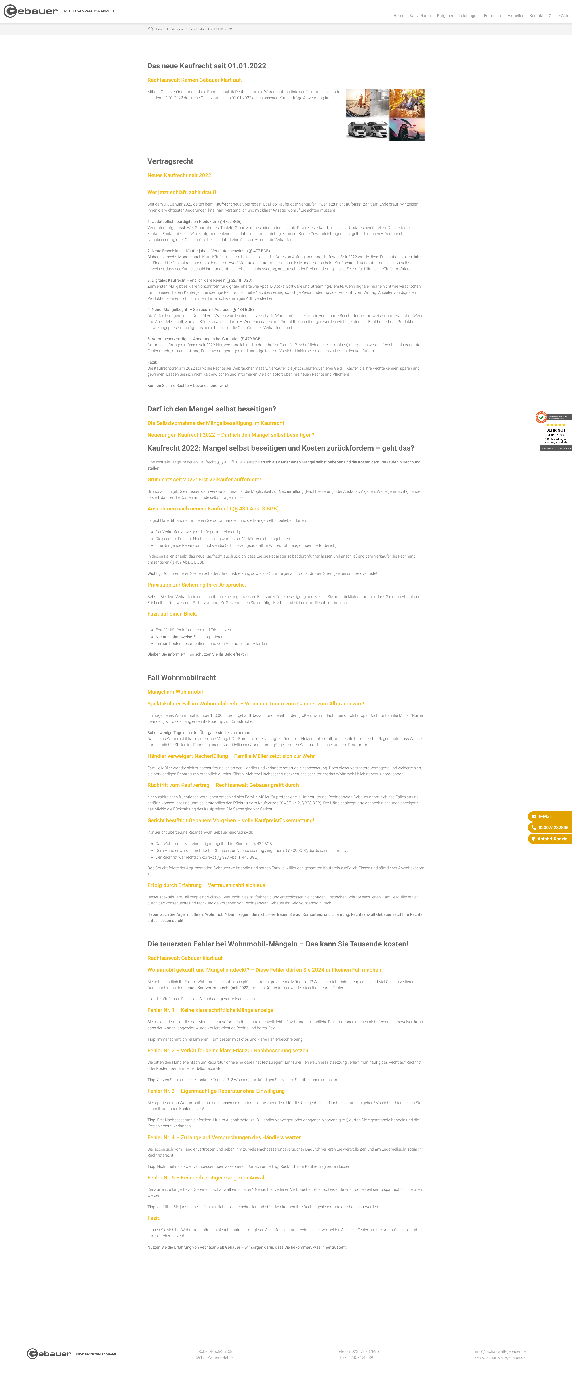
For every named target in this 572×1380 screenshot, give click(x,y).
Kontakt (536, 15)
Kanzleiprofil (421, 15)
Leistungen (469, 15)
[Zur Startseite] (59, 16)
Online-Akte (559, 15)
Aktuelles (516, 15)
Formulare (493, 15)
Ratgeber (445, 15)
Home (398, 15)
